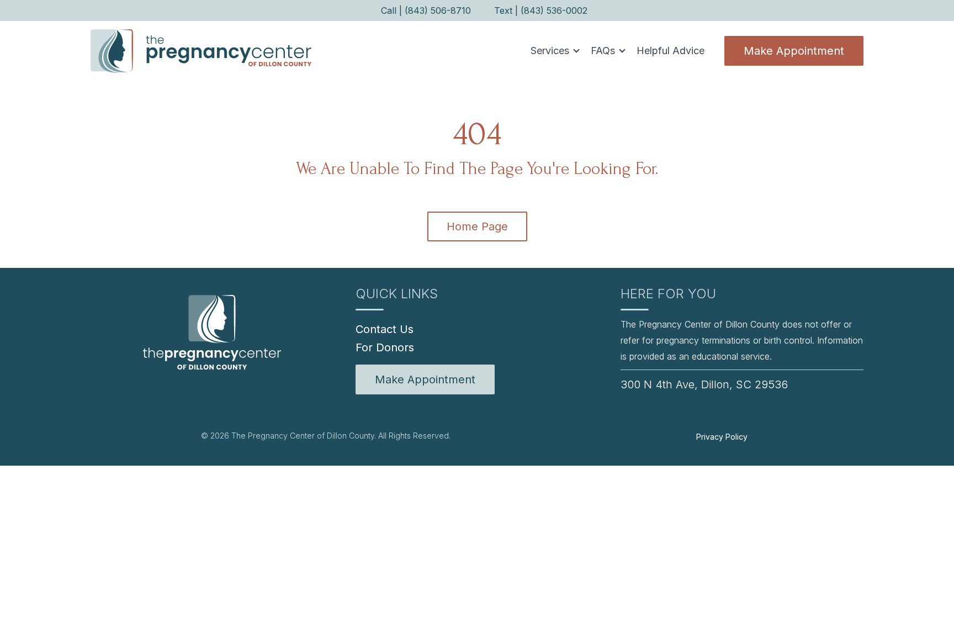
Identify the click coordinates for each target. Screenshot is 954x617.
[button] (552, 51)
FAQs (603, 50)
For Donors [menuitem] (385, 347)
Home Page (477, 226)
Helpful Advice (670, 50)
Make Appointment (794, 50)
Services (550, 50)
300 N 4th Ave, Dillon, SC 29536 (704, 384)
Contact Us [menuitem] (385, 329)
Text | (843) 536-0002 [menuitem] (540, 10)
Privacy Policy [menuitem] (722, 436)
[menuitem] (425, 379)
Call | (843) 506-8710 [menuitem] (426, 10)
